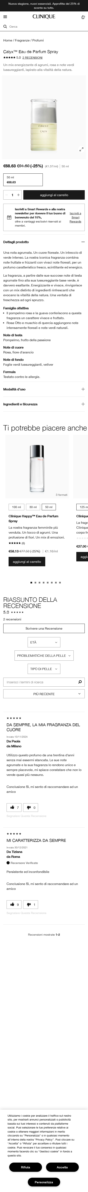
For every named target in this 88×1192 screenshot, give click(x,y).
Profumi (38, 40)
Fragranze (22, 40)
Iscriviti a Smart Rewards (75, 217)
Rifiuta (25, 1167)
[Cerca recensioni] (79, 682)
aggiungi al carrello (54, 195)
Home (7, 40)
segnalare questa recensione (26, 816)
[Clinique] (44, 17)
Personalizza (44, 1182)
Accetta (62, 1167)
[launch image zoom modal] (81, 149)
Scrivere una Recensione (44, 628)
